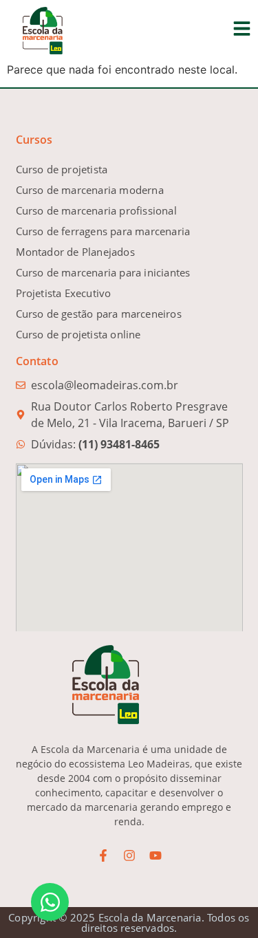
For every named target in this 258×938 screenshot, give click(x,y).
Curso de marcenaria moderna (90, 190)
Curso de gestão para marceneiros (99, 313)
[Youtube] (155, 855)
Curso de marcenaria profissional (96, 210)
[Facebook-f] (103, 855)
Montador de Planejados (75, 252)
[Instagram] (129, 855)
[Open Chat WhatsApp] (50, 902)
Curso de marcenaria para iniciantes (103, 272)
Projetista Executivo (63, 293)
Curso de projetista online (78, 334)
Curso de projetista (62, 169)
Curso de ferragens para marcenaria (103, 231)
